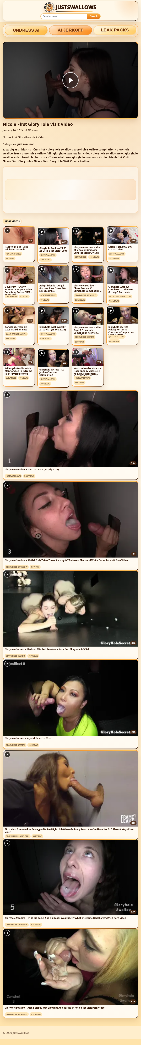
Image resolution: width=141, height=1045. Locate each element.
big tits (26, 149)
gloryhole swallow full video (71, 153)
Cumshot (39, 149)
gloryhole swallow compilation (94, 149)
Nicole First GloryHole (17, 161)
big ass (14, 149)
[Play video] (70, 80)
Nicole (103, 157)
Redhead (85, 161)
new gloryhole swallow (81, 157)
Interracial (57, 157)
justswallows (26, 144)
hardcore (41, 157)
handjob (27, 157)
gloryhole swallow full (36, 153)
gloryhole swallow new (108, 153)
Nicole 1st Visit (119, 157)
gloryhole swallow (60, 149)
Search (93, 16)
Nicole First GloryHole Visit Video (55, 161)
